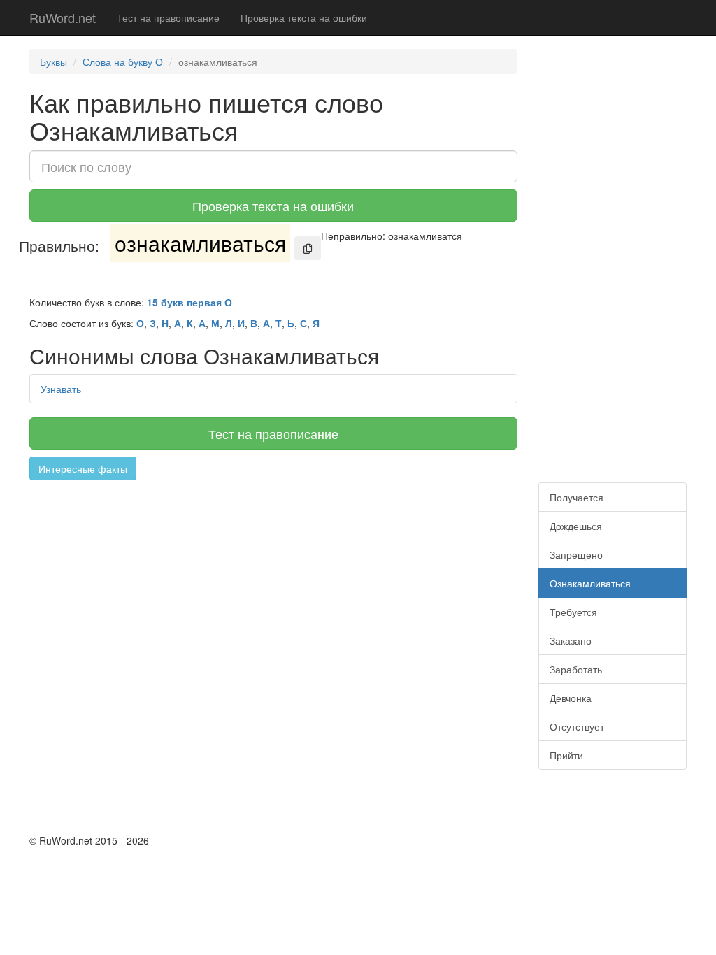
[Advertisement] (273, 585)
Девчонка (571, 698)
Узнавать (61, 389)
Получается (576, 497)
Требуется (573, 612)
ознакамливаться (200, 243)
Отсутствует (577, 726)
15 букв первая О (189, 302)
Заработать (576, 669)
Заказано (571, 640)
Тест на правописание (168, 17)
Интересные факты (82, 468)
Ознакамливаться (590, 583)
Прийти (566, 755)
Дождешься (576, 526)
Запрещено (576, 554)
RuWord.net (62, 17)
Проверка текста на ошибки (304, 17)
